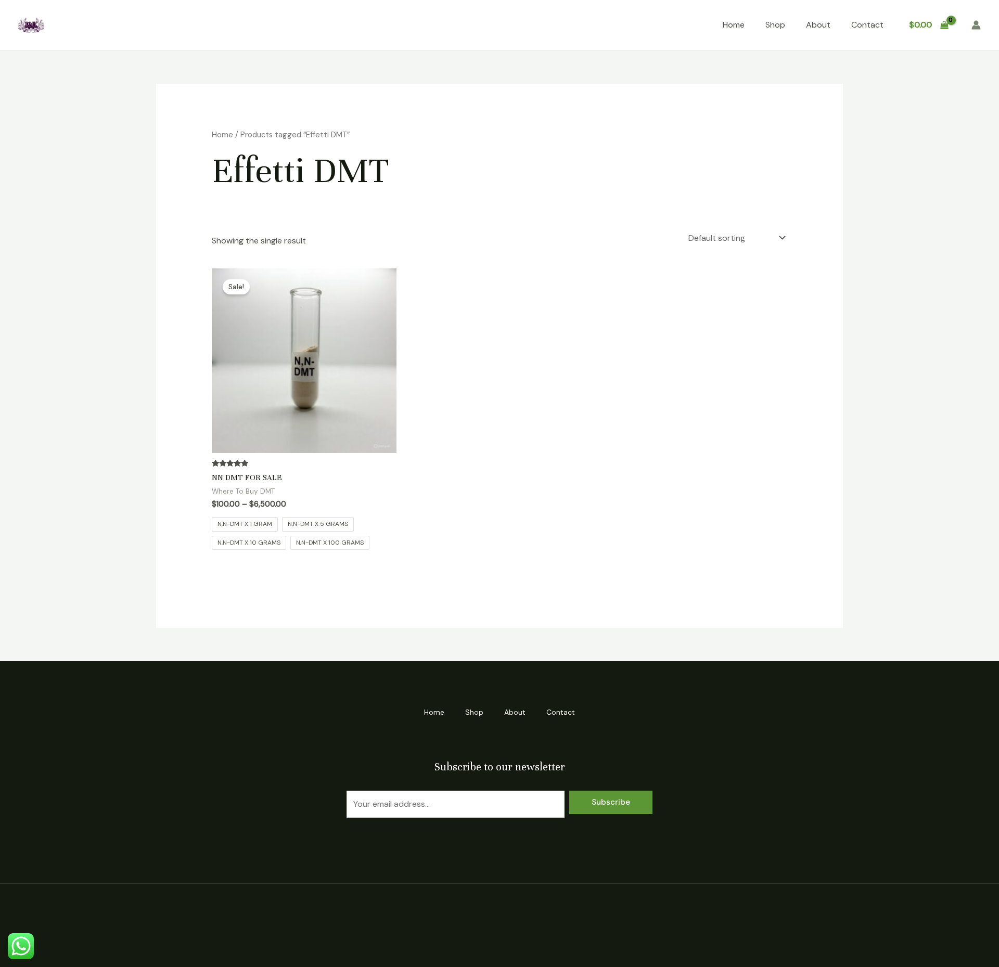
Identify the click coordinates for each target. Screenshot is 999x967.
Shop (775, 24)
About (818, 24)
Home (734, 24)
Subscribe (611, 802)
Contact (867, 24)
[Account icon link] (976, 25)
